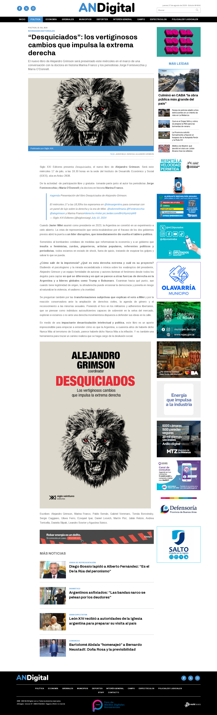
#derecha (89, 213)
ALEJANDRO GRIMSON (145, 154)
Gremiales (68, 19)
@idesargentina (113, 204)
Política (35, 19)
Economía (51, 19)
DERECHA (131, 154)
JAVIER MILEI (120, 154)
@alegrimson (57, 213)
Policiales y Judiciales (185, 19)
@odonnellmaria (116, 208)
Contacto (113, 692)
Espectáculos (158, 19)
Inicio (22, 19)
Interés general (122, 19)
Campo (141, 19)
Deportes (102, 19)
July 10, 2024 (98, 217)
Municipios (85, 19)
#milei (98, 213)
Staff (101, 692)
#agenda (55, 195)
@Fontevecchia (135, 208)
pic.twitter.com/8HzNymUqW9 (119, 213)
